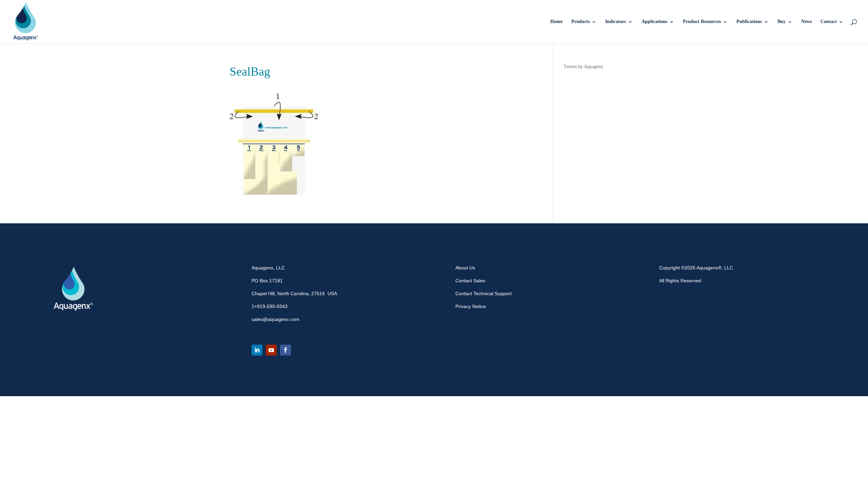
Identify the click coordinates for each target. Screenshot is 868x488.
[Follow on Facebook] (285, 350)
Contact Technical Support (483, 293)
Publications (749, 21)
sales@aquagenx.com (275, 319)
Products (580, 21)
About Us (465, 267)
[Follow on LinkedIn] (257, 350)
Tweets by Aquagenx (583, 66)
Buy (781, 21)
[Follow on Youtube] (271, 350)
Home (556, 21)
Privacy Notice (470, 306)
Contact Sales (470, 280)
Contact (829, 21)
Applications (654, 21)
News (806, 21)
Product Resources (702, 21)
